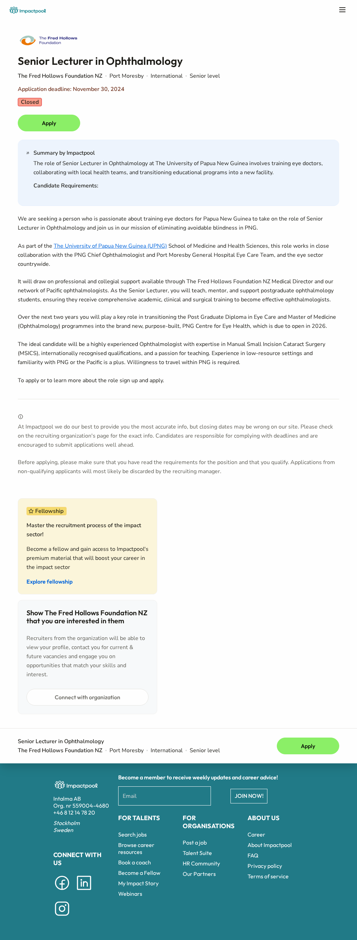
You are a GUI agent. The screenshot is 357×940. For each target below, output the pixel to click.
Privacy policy (265, 865)
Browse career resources (136, 848)
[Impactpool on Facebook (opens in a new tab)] (62, 891)
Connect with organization (87, 697)
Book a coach (134, 862)
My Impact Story (138, 883)
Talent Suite (197, 852)
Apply (49, 123)
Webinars (130, 893)
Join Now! (249, 795)
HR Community (201, 863)
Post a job (195, 842)
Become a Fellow (139, 872)
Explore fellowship (49, 581)
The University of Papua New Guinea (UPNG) (110, 246)
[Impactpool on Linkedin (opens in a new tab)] (84, 891)
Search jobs (132, 834)
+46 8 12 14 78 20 (74, 812)
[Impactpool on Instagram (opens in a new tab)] (62, 917)
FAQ (253, 855)
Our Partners (199, 873)
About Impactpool (270, 844)
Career (256, 834)
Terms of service (268, 876)
